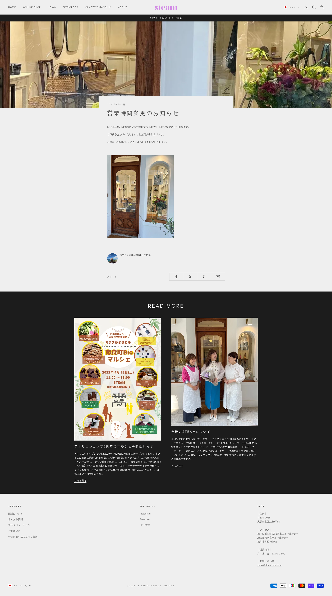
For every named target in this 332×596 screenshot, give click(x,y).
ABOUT (122, 7)
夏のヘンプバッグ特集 (171, 18)
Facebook (145, 519)
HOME (12, 7)
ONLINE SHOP (32, 7)
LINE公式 (145, 525)
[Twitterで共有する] (190, 276)
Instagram (145, 513)
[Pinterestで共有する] (204, 276)
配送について (15, 513)
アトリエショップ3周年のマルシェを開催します (114, 446)
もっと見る (80, 480)
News (52, 7)
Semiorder (70, 7)
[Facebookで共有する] (176, 276)
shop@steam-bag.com (269, 565)
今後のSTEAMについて (191, 432)
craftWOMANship (98, 7)
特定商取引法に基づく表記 (22, 536)
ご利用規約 (14, 531)
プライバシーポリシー (20, 525)
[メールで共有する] (218, 276)
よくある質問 (15, 519)
